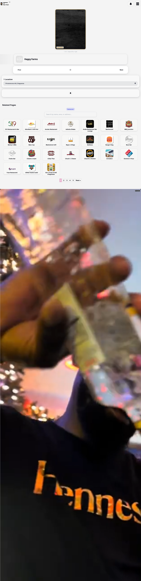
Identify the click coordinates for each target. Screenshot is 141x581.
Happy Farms (31, 59)
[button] (131, 4)
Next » (78, 180)
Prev (19, 70)
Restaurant (70, 109)
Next (121, 70)
